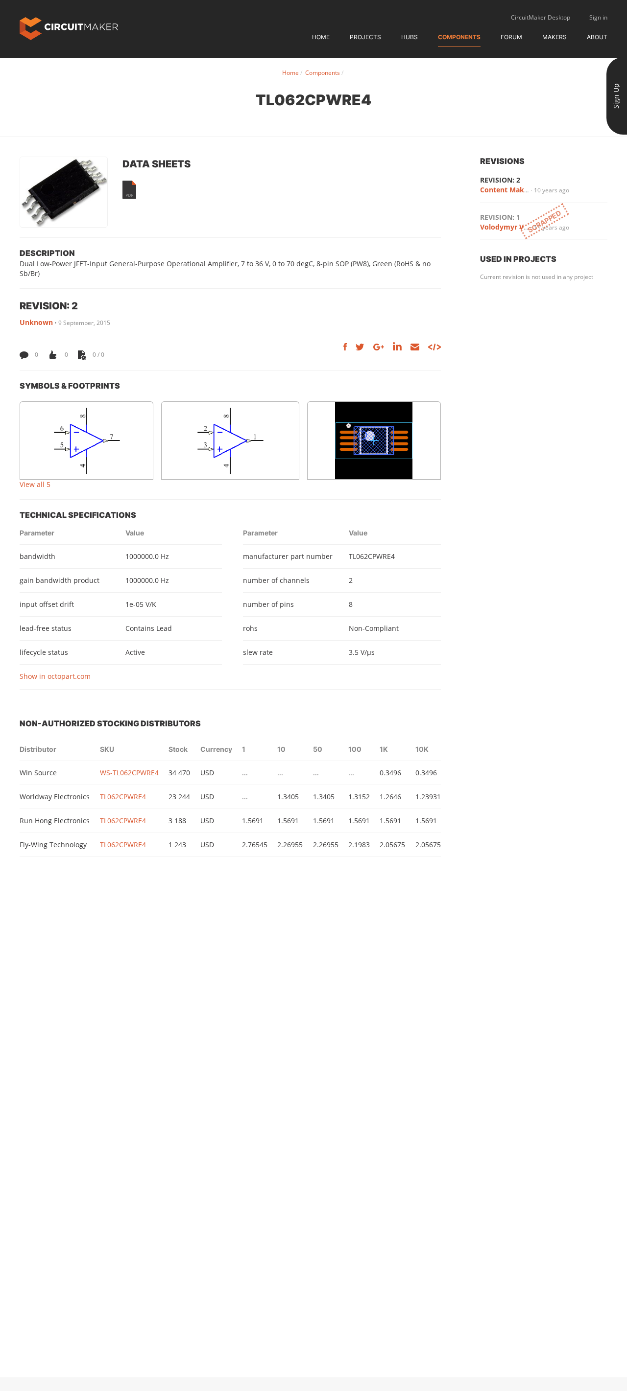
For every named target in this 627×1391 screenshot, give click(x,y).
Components (459, 37)
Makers (554, 37)
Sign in (598, 17)
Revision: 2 (500, 180)
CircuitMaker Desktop (540, 17)
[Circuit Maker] (69, 27)
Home (321, 37)
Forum (511, 37)
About (597, 37)
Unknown (36, 322)
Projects (365, 37)
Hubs (409, 37)
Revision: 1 (500, 217)
